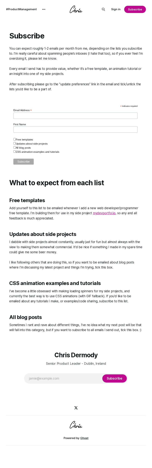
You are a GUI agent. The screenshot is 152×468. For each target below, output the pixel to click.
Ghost (84, 438)
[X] (76, 408)
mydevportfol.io (104, 213)
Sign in (115, 9)
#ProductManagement (21, 9)
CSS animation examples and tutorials (37, 151)
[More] (44, 9)
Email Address (22, 110)
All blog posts (23, 147)
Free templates (24, 139)
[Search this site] (103, 9)
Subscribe (135, 9)
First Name (19, 124)
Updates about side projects (32, 143)
